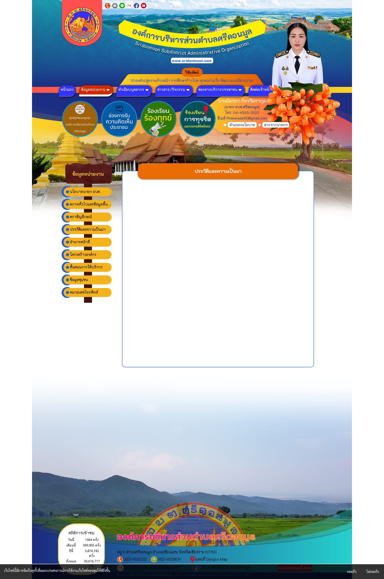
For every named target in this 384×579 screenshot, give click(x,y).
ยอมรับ (351, 571)
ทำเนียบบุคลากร (131, 89)
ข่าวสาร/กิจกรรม (171, 89)
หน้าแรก (67, 89)
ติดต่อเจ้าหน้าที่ (262, 89)
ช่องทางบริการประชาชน (217, 89)
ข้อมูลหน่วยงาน (93, 89)
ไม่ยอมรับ (372, 571)
